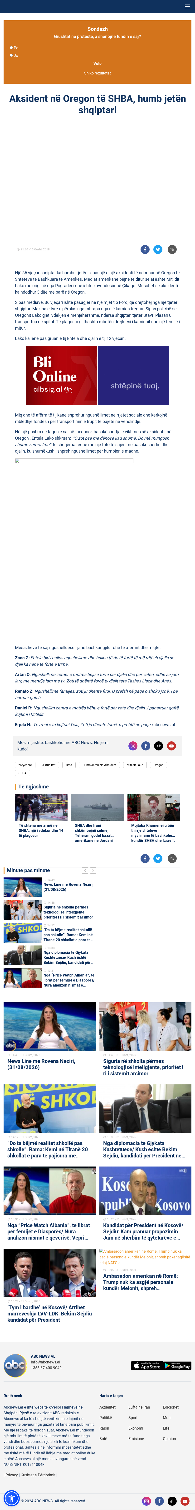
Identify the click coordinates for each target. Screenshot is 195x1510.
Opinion (169, 1439)
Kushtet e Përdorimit (38, 1475)
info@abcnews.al (45, 1362)
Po (16, 48)
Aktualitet (48, 765)
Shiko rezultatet (97, 73)
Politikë (105, 1418)
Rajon (104, 1428)
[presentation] (86, 871)
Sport (132, 1418)
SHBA (23, 773)
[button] (12, 1498)
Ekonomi (135, 1428)
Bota (69, 765)
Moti (167, 1418)
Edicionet (171, 1407)
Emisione (136, 1439)
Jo (16, 55)
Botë (103, 1439)
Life (166, 1428)
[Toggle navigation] (187, 6)
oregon (158, 765)
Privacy (11, 1475)
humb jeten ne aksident (99, 765)
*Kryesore (25, 765)
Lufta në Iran (139, 1407)
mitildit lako (135, 765)
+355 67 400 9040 (46, 1368)
